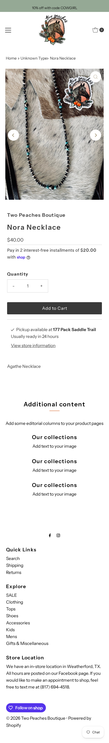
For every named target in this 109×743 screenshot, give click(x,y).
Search (13, 558)
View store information (33, 345)
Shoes (12, 615)
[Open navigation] (8, 30)
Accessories (18, 622)
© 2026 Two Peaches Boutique (35, 718)
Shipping (14, 565)
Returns (13, 572)
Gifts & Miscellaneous (27, 643)
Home (11, 58)
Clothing (14, 602)
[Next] (95, 135)
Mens (11, 636)
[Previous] (13, 135)
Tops (10, 608)
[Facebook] (50, 535)
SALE (11, 595)
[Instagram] (58, 535)
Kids (10, 629)
